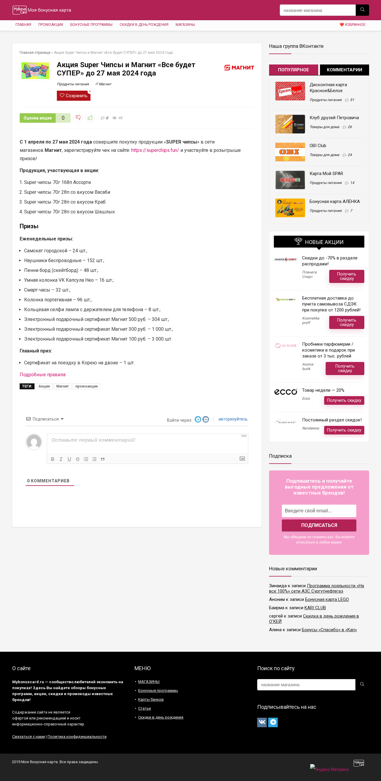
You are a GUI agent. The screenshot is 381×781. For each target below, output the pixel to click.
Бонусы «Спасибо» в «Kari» (329, 629)
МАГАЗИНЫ (185, 25)
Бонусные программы (91, 25)
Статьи (144, 708)
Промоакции (50, 25)
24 (350, 155)
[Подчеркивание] (69, 459)
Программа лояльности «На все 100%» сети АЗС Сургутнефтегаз (316, 588)
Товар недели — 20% (323, 390)
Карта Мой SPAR (326, 173)
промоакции (86, 386)
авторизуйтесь (233, 419)
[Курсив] (61, 459)
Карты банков (151, 699)
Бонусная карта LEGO (327, 599)
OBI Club (318, 145)
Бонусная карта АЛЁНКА (335, 201)
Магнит (105, 84)
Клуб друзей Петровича (334, 117)
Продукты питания (73, 84)
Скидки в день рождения (144, 25)
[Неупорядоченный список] (94, 459)
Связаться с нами (28, 736)
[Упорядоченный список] (86, 459)
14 (352, 183)
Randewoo (310, 428)
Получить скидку (346, 276)
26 (350, 127)
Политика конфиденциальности (77, 736)
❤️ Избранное (353, 25)
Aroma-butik (308, 366)
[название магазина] (362, 10)
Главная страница (35, 53)
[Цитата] (103, 459)
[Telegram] (273, 722)
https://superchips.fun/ (155, 150)
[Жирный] (53, 459)
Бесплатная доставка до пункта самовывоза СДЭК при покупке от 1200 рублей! (331, 304)
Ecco (306, 398)
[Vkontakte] (262, 722)
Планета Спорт (309, 274)
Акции (44, 386)
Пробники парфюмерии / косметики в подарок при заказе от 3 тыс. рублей (328, 350)
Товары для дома (324, 127)
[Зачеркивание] (78, 459)
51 (352, 100)
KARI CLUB (315, 607)
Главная (23, 25)
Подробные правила (42, 374)
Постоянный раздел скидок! (332, 420)
